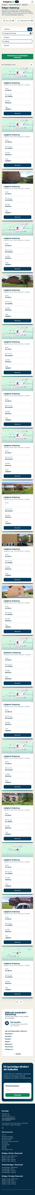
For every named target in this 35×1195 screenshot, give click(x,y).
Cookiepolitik (6, 1144)
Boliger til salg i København (10, 1179)
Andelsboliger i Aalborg (9, 1172)
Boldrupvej (8, 1044)
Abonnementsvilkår (7, 1138)
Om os (4, 1135)
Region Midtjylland (14, 4)
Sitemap (4, 1148)
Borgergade (8, 1033)
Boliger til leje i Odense (9, 1159)
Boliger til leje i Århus (8, 1157)
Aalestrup (25, 4)
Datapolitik (5, 1143)
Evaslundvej (9, 1046)
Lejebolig (4, 4)
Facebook (3, 1128)
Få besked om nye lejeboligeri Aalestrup (17, 56)
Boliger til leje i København (10, 1156)
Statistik (4, 1146)
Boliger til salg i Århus (8, 1180)
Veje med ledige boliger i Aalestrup (16, 1031)
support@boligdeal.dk (8, 1118)
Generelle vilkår (6, 1139)
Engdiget (8, 1039)
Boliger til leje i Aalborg (9, 1161)
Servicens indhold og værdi (10, 1141)
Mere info (17, 113)
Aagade (7, 1041)
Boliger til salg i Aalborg (9, 1184)
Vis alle (18, 1054)
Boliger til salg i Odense (9, 1182)
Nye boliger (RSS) (7, 1149)
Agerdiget (8, 1036)
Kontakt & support (7, 1136)
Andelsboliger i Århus (8, 1169)
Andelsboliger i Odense (9, 1171)
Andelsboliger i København (10, 1167)
